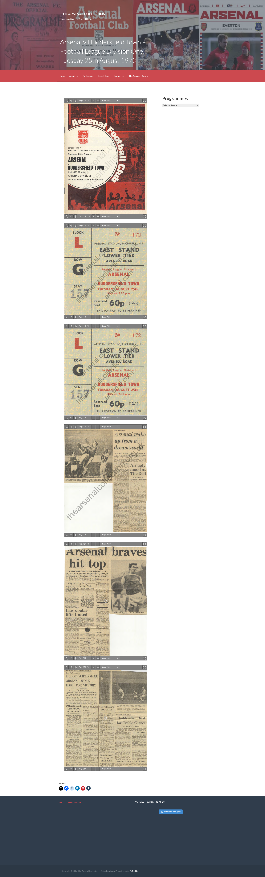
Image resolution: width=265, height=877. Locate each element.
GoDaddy (134, 871)
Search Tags (103, 76)
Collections (88, 76)
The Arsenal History (138, 76)
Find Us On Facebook (70, 802)
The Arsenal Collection (83, 14)
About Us (73, 76)
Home (62, 76)
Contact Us (119, 76)
